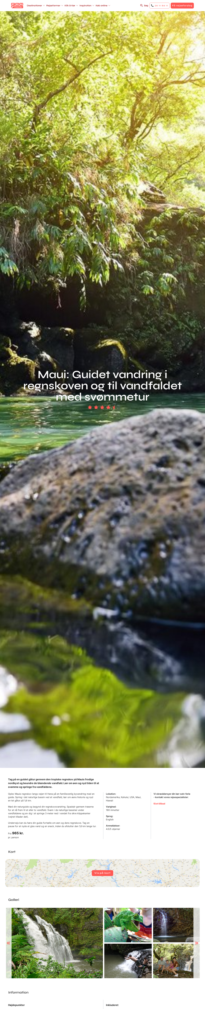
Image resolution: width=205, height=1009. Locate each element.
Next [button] (197, 943)
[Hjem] (17, 5)
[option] (54, 943)
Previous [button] (8, 943)
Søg (146, 5)
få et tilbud (159, 803)
